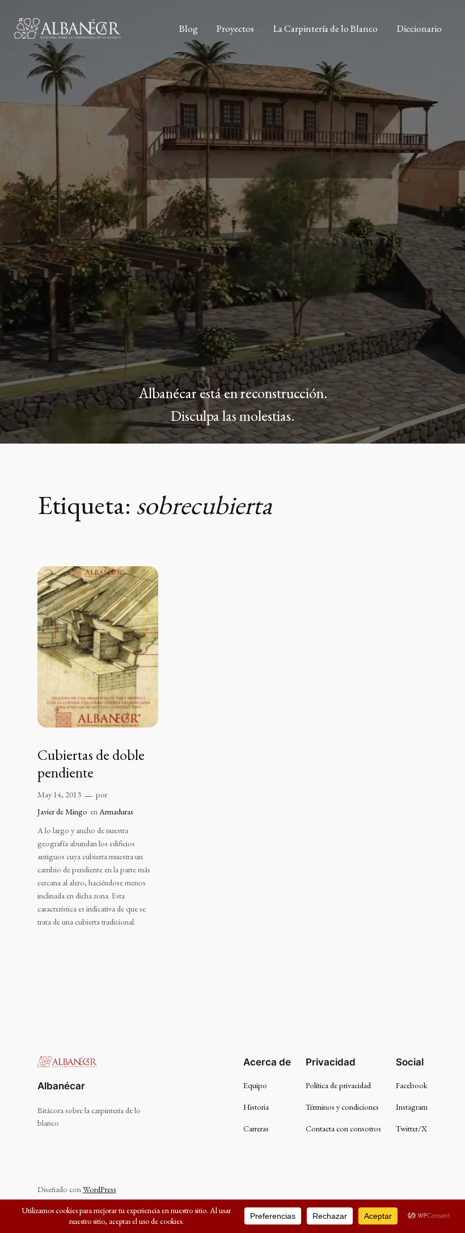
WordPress (99, 1189)
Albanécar (61, 1086)
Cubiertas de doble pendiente (91, 764)
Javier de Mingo (62, 811)
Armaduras (116, 811)
